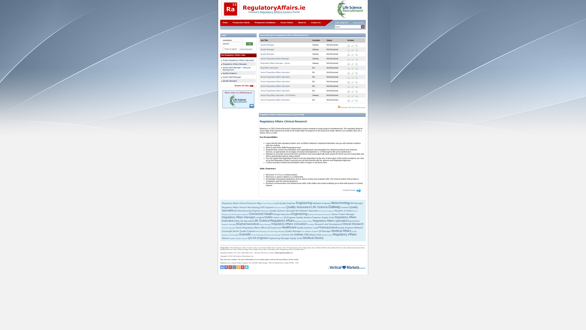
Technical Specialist (228, 228)
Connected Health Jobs (266, 248)
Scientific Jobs (299, 249)
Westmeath (265, 211)
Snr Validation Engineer (310, 231)
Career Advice (286, 23)
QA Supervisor (274, 227)
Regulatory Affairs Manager (238, 217)
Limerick (345, 207)
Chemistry (310, 224)
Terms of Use (294, 259)
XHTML (291, 263)
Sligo (259, 203)
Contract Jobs (252, 248)
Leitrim (276, 217)
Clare (319, 234)
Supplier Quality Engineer (239, 238)
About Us (302, 23)
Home (225, 23)
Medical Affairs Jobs (323, 248)
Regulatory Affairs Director (234, 207)
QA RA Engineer (258, 238)
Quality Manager (230, 81)
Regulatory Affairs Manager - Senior (275, 63)
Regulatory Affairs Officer (303, 221)
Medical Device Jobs (339, 248)
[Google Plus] (230, 268)
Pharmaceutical (327, 227)
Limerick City (287, 234)
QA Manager (325, 231)
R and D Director (267, 203)
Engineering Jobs (286, 249)
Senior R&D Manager (232, 77)
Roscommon (353, 221)
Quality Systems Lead (307, 227)
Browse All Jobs (242, 86)
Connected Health (261, 214)
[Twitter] (247, 268)
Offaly (237, 221)
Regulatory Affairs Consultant (289, 224)
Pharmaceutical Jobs (294, 248)
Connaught (227, 231)
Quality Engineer (230, 73)
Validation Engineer (321, 203)
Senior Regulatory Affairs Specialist (238, 60)
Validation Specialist (229, 224)
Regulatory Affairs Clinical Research (239, 203)
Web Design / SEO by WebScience (271, 263)
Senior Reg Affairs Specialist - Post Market (277, 95)
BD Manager (357, 203)
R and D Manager (257, 235)
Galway (334, 207)
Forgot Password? (246, 49)
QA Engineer (290, 217)
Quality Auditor (327, 235)
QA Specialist (246, 221)
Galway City (301, 234)
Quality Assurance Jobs (228, 249)
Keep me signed (231, 49)
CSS (296, 263)
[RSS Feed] (238, 268)
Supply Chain (328, 217)
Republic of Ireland (344, 210)
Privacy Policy (282, 259)
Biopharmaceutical (247, 224)
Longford (259, 217)
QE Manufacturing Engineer (247, 210)
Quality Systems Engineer (308, 217)
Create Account (349, 190)
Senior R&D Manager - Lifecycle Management (237, 69)
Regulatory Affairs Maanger (235, 64)
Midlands (358, 227)
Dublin (268, 217)
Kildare (312, 234)
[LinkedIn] (222, 268)
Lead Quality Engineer (284, 203)
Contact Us (316, 23)
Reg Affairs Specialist (269, 68)
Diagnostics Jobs (309, 248)
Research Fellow (280, 207)
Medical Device (313, 238)
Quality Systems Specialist (282, 210)
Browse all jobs (358, 23)
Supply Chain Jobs (260, 249)
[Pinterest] (242, 268)
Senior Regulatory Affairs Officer (251, 227)
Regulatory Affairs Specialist (330, 220)
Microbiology (254, 207)
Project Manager (265, 224)
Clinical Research (353, 224)
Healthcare (289, 227)
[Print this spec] (348, 45)
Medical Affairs (341, 231)
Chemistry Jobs (273, 249)
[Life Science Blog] (234, 268)
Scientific (245, 234)
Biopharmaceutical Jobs (355, 248)
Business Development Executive (319, 214)
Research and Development (328, 224)
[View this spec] (356, 45)
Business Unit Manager (272, 235)
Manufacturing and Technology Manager (270, 231)
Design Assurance (282, 214)
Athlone (225, 238)
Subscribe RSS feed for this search (352, 107)
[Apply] (352, 45)
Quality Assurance (298, 207)
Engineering (304, 203)
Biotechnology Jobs (245, 249)
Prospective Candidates (265, 23)
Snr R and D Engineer (326, 211)
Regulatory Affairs (282, 220)
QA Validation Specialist (306, 210)
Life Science (319, 207)
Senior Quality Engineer (244, 231)
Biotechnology (340, 203)
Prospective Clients (241, 23)
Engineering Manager (278, 238)
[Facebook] (226, 268)
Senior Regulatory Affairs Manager (274, 59)
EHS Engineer (267, 207)
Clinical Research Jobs (238, 248)
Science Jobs (281, 248)
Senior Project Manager (343, 214)
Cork (281, 217)
